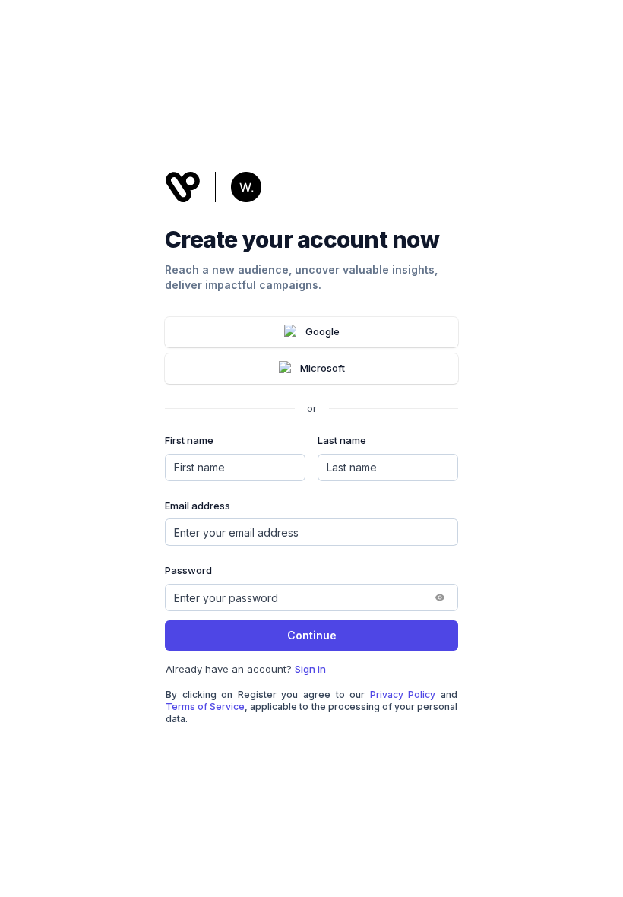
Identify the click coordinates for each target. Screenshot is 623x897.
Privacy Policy (403, 694)
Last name (342, 440)
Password (188, 570)
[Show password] (440, 597)
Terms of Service (205, 706)
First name (189, 440)
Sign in (310, 669)
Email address (197, 505)
